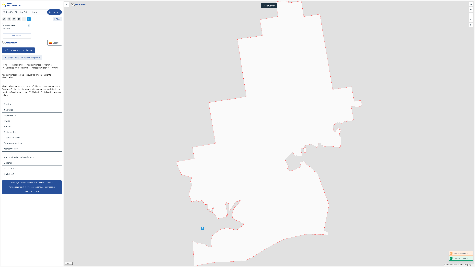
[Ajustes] (471, 9)
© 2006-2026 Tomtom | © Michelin (455, 265)
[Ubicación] (471, 25)
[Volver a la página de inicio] (12, 4)
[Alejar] (471, 19)
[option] (4, 19)
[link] (461, 253)
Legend (470, 265)
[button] (202, 228)
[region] (269, 133)
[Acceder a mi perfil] (471, 4)
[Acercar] (471, 15)
